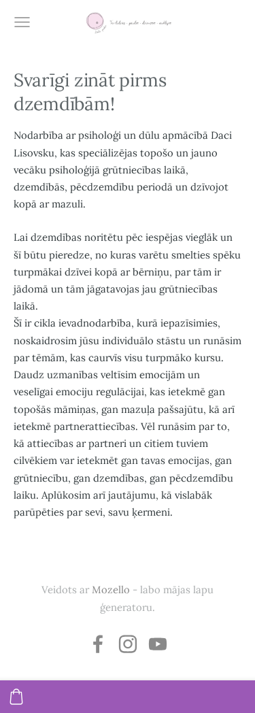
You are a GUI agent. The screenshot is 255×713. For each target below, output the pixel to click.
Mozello (111, 589)
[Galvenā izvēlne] (22, 22)
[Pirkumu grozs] (16, 696)
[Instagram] (127, 644)
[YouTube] (157, 644)
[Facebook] (98, 644)
